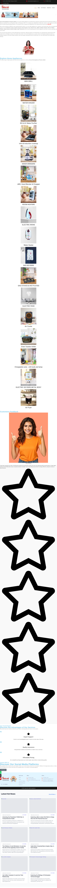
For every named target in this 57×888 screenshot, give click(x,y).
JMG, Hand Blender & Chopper (28, 184)
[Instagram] (3, 784)
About (39, 7)
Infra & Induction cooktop (28, 143)
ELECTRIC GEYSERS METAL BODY (28, 387)
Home (35, 7)
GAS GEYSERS (28, 265)
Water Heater (28, 245)
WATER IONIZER (29, 103)
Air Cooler (28, 326)
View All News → (52, 794)
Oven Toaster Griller (28, 347)
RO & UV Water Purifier (28, 123)
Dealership (49, 7)
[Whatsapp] (1, 784)
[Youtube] (6, 784)
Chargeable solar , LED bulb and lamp (28, 367)
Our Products (43, 7)
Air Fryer (28, 407)
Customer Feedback (22, 781)
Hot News (24, 814)
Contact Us (20, 784)
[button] (1, 15)
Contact (53, 7)
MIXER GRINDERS (28, 164)
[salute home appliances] (13, 779)
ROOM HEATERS (28, 204)
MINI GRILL (28, 81)
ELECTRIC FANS (29, 306)
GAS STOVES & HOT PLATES (28, 286)
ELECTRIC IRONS (28, 225)
